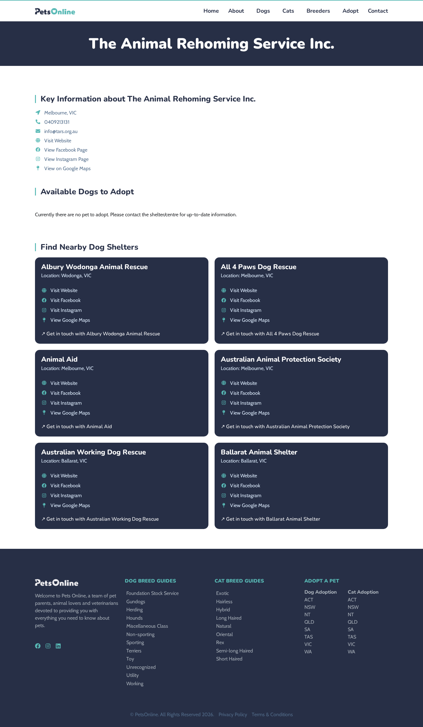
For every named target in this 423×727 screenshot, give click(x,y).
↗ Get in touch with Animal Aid (76, 426)
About (236, 11)
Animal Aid (59, 359)
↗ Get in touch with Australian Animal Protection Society (285, 426)
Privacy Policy (233, 714)
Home (211, 11)
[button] (261, 11)
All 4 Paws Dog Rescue (258, 267)
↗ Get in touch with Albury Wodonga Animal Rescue (100, 333)
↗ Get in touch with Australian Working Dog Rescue (100, 519)
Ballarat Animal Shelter (259, 452)
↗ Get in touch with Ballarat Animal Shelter (270, 519)
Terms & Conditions (272, 714)
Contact (378, 11)
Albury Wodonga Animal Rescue (94, 267)
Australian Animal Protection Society (281, 359)
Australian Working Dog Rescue (93, 452)
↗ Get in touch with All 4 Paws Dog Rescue (270, 333)
